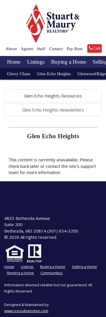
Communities (51, 272)
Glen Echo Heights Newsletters (53, 110)
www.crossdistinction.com (26, 310)
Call (96, 48)
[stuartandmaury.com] (53, 23)
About (11, 48)
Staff (41, 48)
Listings (35, 62)
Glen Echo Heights (54, 74)
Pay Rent (75, 48)
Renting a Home (20, 272)
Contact (56, 48)
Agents (27, 48)
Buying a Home (68, 62)
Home (13, 62)
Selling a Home (84, 266)
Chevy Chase (19, 74)
